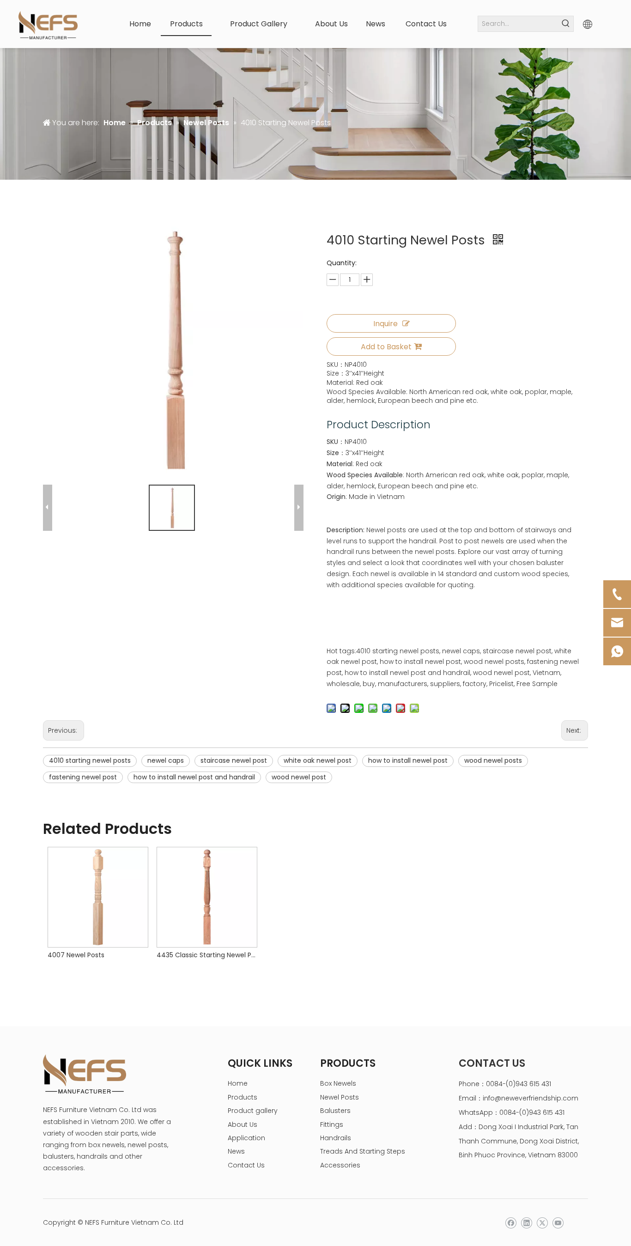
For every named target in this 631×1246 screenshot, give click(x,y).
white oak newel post (318, 760)
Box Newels (338, 1083)
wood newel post (299, 777)
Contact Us (246, 1165)
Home (238, 1083)
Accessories (340, 1165)
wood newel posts (493, 760)
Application (246, 1138)
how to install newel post (408, 760)
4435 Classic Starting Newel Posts (206, 955)
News (236, 1151)
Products (242, 1097)
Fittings (331, 1124)
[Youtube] (558, 1223)
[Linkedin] (526, 1223)
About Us (242, 1124)
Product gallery (253, 1110)
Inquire (385, 323)
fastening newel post (83, 777)
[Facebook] (510, 1223)
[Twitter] (542, 1223)
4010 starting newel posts (90, 760)
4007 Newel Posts (76, 955)
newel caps (165, 760)
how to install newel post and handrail (194, 777)
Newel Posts (339, 1097)
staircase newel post (233, 760)
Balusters (335, 1110)
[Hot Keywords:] (565, 23)
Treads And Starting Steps (362, 1151)
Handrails (335, 1138)
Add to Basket (386, 346)
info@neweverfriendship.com (530, 1098)
